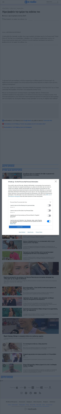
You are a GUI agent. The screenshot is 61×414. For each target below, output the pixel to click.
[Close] (56, 181)
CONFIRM (20, 227)
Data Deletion (22, 232)
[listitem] (30, 202)
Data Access (30, 232)
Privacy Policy (39, 232)
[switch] (49, 205)
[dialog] (30, 207)
